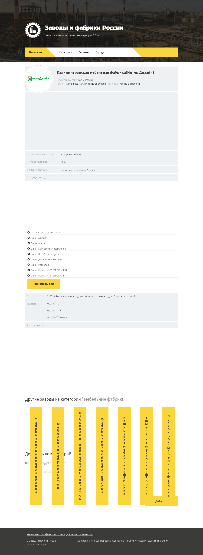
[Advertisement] (101, 120)
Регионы (83, 52)
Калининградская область (92, 83)
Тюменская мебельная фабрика (146, 455)
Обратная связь (56, 534)
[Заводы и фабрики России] (33, 30)
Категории (65, 52)
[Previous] (26, 415)
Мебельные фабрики (130, 83)
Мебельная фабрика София (58, 456)
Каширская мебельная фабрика (124, 455)
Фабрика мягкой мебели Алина (36, 456)
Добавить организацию (79, 534)
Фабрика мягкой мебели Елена (102, 456)
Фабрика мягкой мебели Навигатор (80, 455)
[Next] (176, 415)
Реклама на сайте (36, 534)
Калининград (71, 83)
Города (99, 52)
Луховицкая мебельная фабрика (168, 456)
